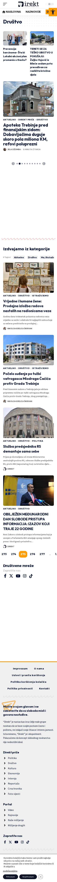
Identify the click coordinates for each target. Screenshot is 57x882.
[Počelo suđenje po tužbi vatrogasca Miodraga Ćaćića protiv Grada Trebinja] (28, 350)
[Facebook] (5, 576)
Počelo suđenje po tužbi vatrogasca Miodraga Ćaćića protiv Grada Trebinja (27, 378)
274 (13, 554)
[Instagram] (24, 576)
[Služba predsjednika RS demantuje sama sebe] (28, 423)
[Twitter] (11, 576)
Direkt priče (26, 119)
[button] (53, 12)
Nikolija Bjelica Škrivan (19, 328)
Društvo (42, 119)
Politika (37, 441)
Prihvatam (10, 877)
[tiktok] (30, 576)
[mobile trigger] (6, 4)
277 (42, 554)
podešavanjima (10, 870)
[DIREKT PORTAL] (28, 4)
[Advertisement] (28, 202)
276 (32, 554)
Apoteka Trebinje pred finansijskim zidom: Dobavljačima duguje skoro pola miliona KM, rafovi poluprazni (25, 134)
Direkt (10, 469)
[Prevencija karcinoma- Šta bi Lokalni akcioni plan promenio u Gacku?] (15, 38)
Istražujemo (40, 295)
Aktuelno (9, 119)
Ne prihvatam (28, 877)
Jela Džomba (14, 149)
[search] (42, 4)
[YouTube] (18, 576)
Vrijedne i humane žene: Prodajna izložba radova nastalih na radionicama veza (27, 306)
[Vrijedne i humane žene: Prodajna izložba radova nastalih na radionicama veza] (28, 277)
